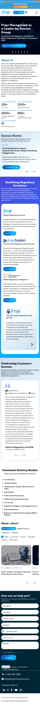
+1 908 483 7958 (13, 671)
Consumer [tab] (5, 530)
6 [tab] (27, 52)
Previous (28, 170)
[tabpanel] (20, 35)
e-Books (23, 534)
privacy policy (17, 650)
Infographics (31, 534)
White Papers (14, 537)
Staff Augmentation (11, 507)
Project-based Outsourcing (14, 493)
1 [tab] (13, 52)
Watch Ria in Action (19, 7)
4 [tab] (21, 52)
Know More (10, 165)
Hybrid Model (9, 490)
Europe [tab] (14, 664)
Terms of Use (5, 695)
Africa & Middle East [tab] (11, 667)
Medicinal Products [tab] (9, 526)
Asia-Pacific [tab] (22, 664)
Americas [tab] (6, 664)
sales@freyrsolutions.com (16, 676)
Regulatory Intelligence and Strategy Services (20, 503)
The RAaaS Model (10, 481)
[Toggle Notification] (38, 1)
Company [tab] (14, 530)
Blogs (7, 534)
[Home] (6, 12)
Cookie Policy (24, 695)
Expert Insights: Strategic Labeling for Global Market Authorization (16, 570)
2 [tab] (16, 52)
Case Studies (14, 534)
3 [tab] (19, 52)
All (2, 534)
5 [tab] (24, 52)
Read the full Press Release (13, 45)
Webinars (5, 537)
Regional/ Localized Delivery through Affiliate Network (20, 511)
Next (33, 170)
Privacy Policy (14, 695)
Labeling (20, 565)
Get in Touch (18, 12)
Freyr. (14, 699)
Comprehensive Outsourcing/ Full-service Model (19, 485)
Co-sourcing (8, 500)
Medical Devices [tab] (23, 526)
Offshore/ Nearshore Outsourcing (16, 497)
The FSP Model (9, 477)
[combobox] (3, 629)
